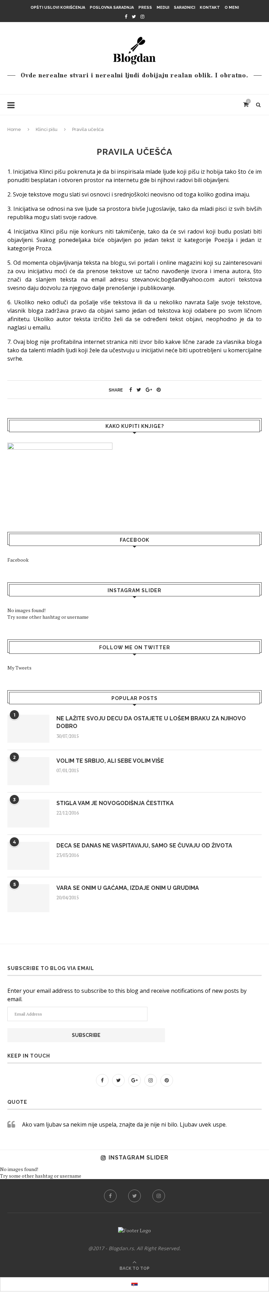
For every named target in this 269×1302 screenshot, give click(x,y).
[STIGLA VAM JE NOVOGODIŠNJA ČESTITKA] (28, 813)
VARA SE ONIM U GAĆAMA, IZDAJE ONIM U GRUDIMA (127, 888)
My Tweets (19, 667)
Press (145, 7)
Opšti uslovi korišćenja (57, 7)
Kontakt (210, 7)
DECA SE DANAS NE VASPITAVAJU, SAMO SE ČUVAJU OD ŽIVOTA (144, 845)
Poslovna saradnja (112, 7)
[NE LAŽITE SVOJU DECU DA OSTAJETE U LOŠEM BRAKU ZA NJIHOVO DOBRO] (28, 729)
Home (14, 129)
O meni (232, 7)
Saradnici (184, 7)
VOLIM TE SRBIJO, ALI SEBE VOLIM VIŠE (110, 760)
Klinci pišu (46, 129)
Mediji (163, 7)
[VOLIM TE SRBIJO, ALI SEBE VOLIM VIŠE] (28, 771)
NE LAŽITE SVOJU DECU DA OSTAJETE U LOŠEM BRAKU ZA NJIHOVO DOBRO (151, 722)
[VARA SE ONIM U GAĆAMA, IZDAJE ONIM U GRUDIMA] (28, 898)
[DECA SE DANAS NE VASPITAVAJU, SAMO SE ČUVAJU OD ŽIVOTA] (28, 856)
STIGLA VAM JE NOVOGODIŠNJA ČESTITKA (115, 803)
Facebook (18, 559)
